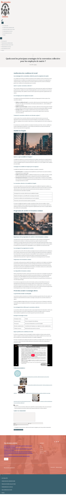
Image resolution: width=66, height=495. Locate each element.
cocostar (35, 64)
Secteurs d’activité (6, 48)
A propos (41, 449)
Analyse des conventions (8, 27)
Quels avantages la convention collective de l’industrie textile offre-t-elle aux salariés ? (31, 408)
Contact (41, 447)
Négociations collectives (9, 29)
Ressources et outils (7, 31)
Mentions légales (43, 451)
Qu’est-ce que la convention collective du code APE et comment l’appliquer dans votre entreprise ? (33, 406)
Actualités (5, 25)
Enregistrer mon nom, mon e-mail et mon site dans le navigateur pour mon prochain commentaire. (33, 427)
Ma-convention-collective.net (9, 467)
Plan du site (42, 452)
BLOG (6, 459)
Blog (4, 34)
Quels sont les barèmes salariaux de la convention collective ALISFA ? (17, 456)
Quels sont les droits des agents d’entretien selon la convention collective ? (18, 451)
